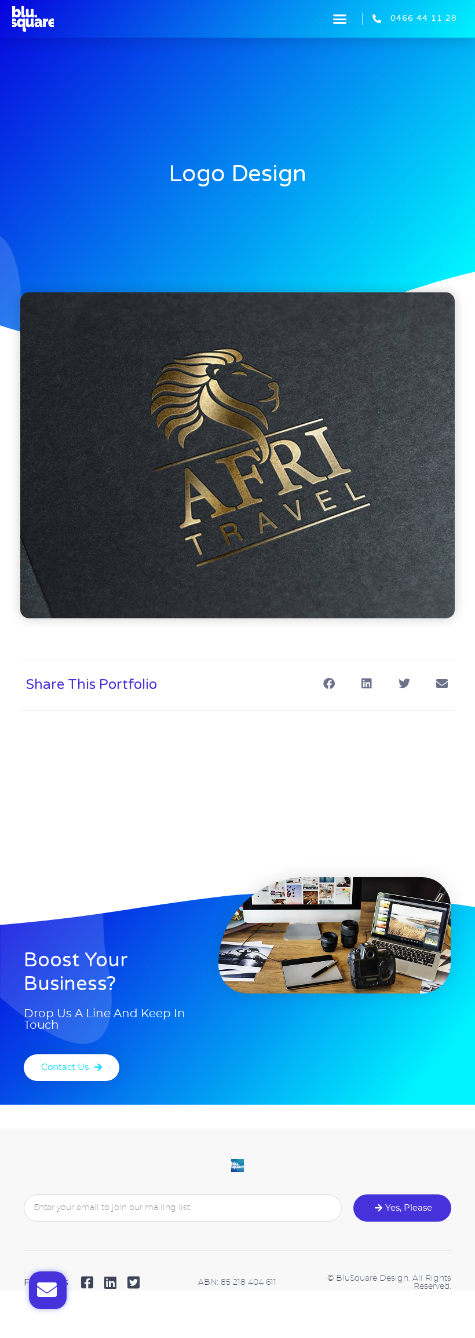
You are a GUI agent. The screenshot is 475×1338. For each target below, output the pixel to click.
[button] (340, 19)
